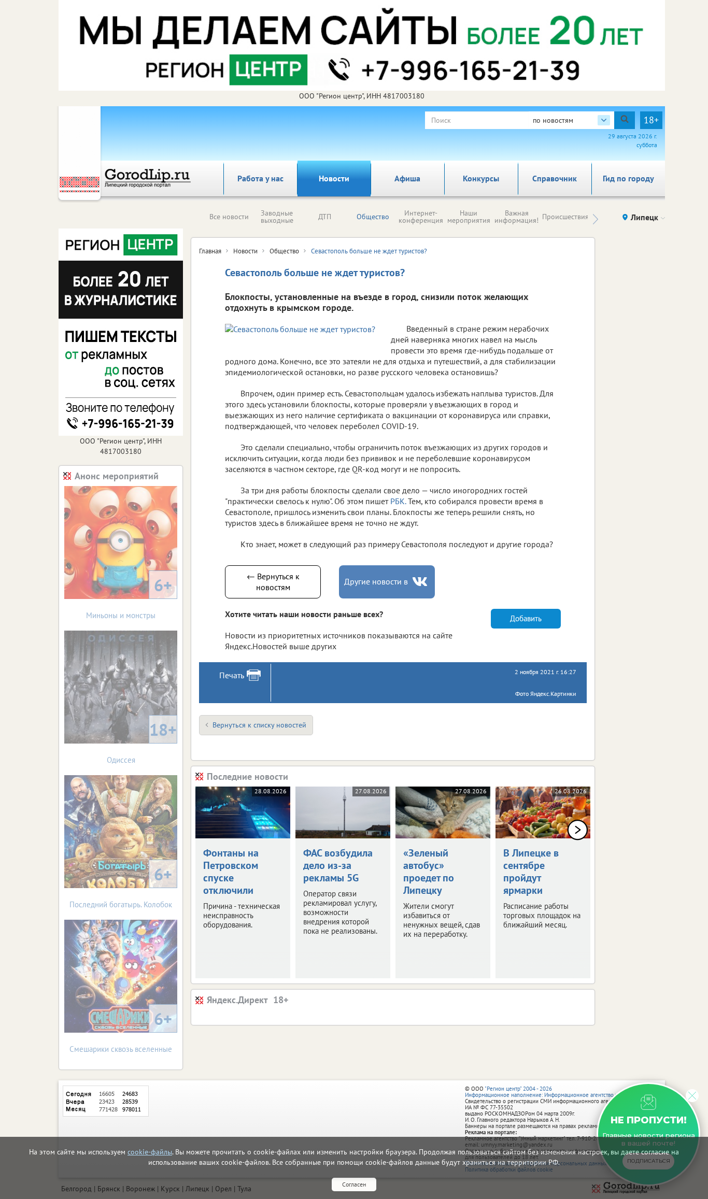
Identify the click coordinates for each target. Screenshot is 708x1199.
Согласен (354, 1184)
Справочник (554, 178)
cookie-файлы (150, 1152)
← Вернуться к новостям (273, 581)
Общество (373, 216)
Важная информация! (516, 216)
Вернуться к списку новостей (259, 725)
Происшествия (565, 216)
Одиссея (142, 742)
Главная (210, 251)
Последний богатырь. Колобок (120, 886)
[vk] (421, 582)
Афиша (407, 178)
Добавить (526, 618)
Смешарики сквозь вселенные (120, 1031)
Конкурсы (481, 178)
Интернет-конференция (421, 216)
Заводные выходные (277, 216)
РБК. (398, 501)
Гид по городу (628, 178)
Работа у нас (260, 178)
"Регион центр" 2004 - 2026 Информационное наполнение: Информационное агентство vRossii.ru (552, 1091)
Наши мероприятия (468, 216)
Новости (334, 178)
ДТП (324, 216)
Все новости (229, 216)
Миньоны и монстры (129, 597)
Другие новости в (376, 581)
